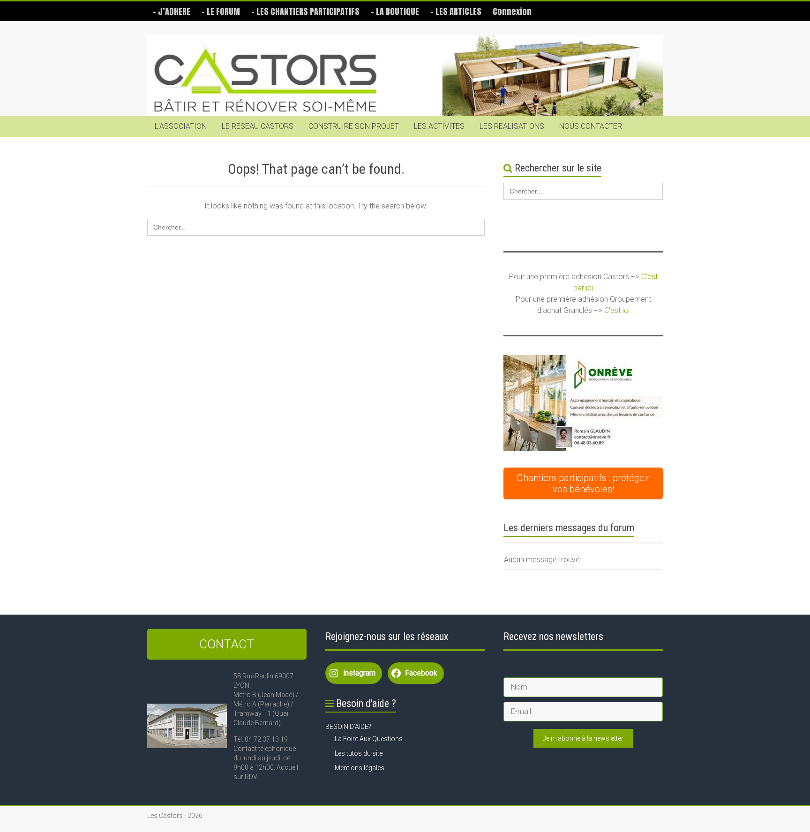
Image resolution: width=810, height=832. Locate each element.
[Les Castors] (405, 75)
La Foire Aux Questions (369, 739)
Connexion (512, 11)
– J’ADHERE (171, 11)
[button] (517, 402)
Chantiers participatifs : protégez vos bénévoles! (583, 483)
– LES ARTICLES (455, 11)
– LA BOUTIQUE (395, 11)
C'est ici (617, 310)
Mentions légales (359, 768)
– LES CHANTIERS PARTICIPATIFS (305, 11)
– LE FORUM (221, 11)
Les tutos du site (358, 753)
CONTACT (226, 644)
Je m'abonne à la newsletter (583, 738)
